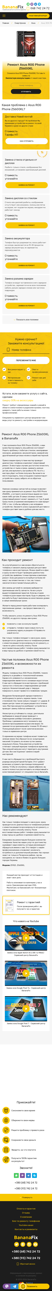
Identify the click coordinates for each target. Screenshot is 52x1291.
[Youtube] (35, 1244)
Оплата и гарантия (26, 1208)
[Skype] (39, 4)
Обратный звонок (27, 1264)
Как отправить (26, 141)
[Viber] (31, 4)
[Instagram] (29, 1244)
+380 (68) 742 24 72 (26, 1182)
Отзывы (26, 1213)
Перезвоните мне (26, 360)
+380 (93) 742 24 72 (26, 1188)
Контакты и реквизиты (26, 1229)
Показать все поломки (27, 319)
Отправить (26, 92)
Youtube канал (26, 1225)
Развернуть (27, 1197)
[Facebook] (22, 1244)
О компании (26, 1217)
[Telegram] (35, 4)
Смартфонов (20, 23)
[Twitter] (16, 1244)
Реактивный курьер (38, 16)
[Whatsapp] (28, 4)
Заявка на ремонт (27, 185)
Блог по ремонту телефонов (26, 1221)
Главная (5, 23)
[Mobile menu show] (3, 16)
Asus (33, 23)
